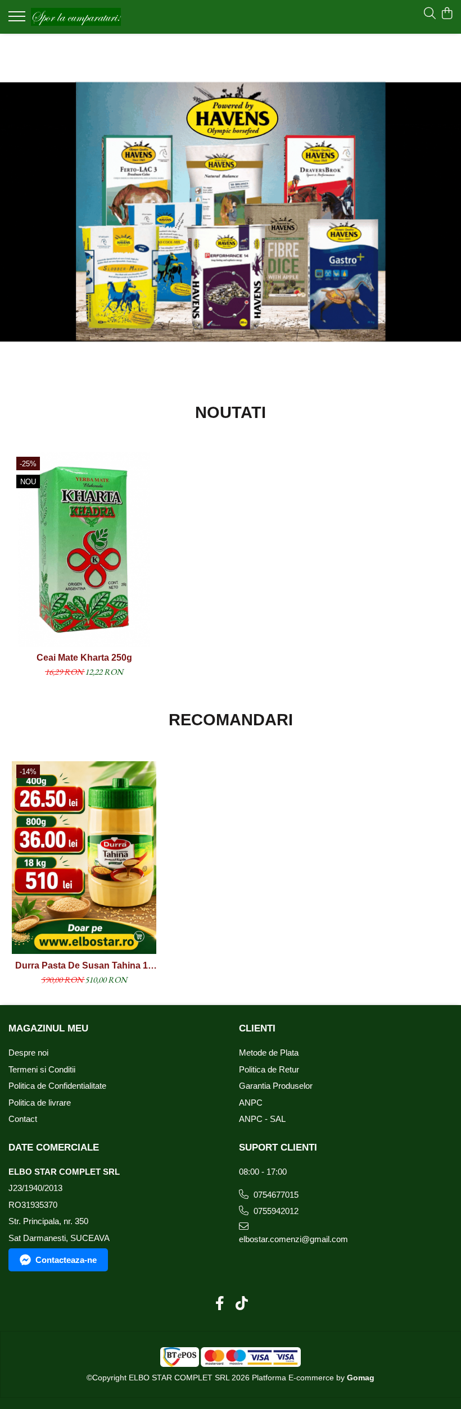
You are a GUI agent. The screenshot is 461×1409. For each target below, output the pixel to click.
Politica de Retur (269, 1069)
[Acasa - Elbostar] (76, 16)
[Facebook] (219, 1304)
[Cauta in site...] (430, 14)
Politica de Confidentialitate (57, 1085)
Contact (22, 1119)
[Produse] (18, 19)
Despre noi (28, 1052)
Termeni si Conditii (41, 1069)
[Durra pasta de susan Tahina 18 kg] (84, 857)
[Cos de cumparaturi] (447, 14)
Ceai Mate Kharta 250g (84, 657)
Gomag (359, 1377)
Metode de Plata (269, 1052)
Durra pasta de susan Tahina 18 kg (84, 966)
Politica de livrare (39, 1102)
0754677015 (275, 1194)
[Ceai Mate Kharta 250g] (84, 549)
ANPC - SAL (262, 1119)
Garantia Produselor (276, 1085)
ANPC (251, 1102)
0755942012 (275, 1211)
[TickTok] (241, 1304)
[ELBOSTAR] (230, 212)
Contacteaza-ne (66, 1260)
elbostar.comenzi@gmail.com (292, 1239)
